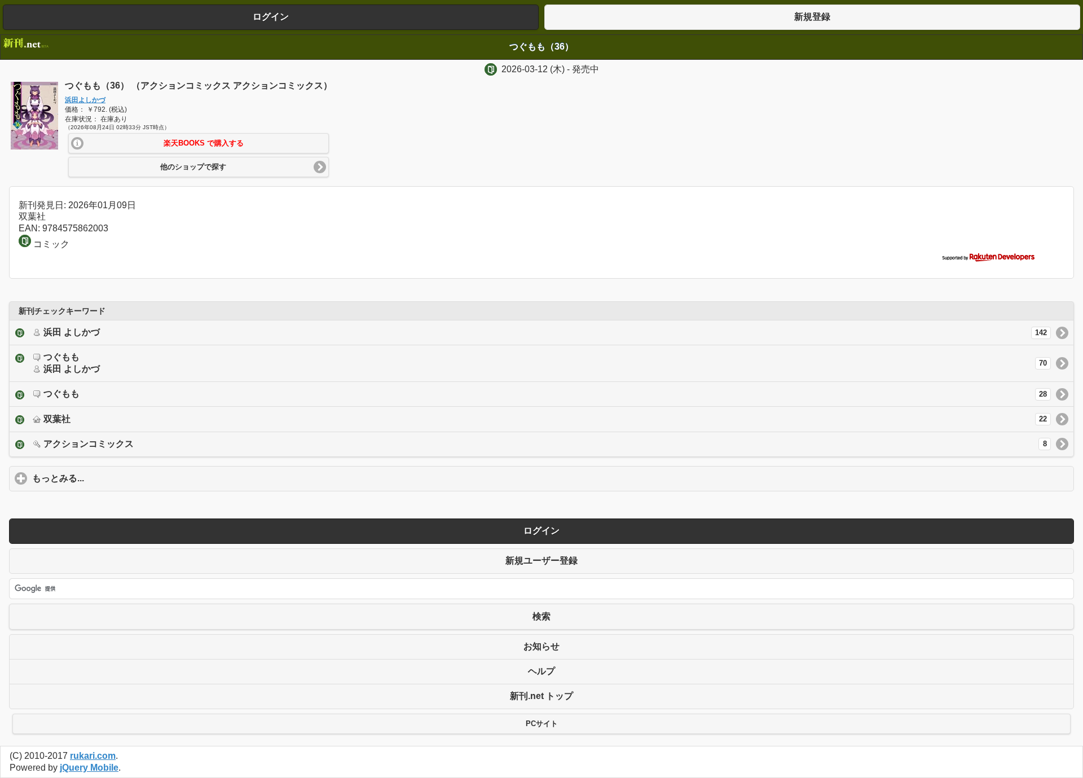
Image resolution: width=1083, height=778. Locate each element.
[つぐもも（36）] (34, 146)
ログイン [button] (271, 16)
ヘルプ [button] (541, 671)
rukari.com (93, 756)
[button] (198, 143)
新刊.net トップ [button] (541, 696)
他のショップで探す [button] (193, 167)
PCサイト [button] (542, 724)
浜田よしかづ (85, 100)
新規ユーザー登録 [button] (541, 560)
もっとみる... (110, 478)
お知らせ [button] (541, 646)
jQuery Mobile (89, 767)
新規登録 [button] (812, 16)
